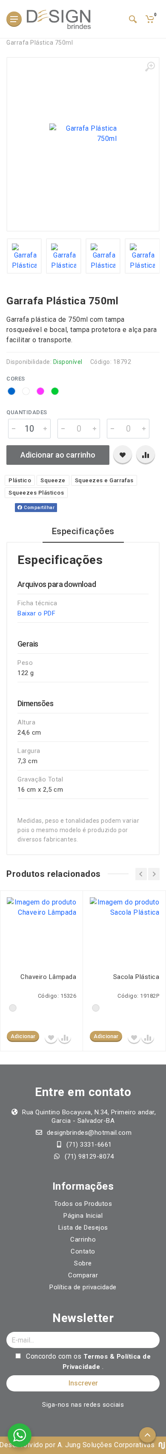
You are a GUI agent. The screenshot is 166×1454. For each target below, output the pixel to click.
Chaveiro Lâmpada (48, 977)
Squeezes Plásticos (36, 492)
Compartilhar (39, 507)
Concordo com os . (87, 1361)
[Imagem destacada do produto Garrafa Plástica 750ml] (83, 133)
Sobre (83, 1263)
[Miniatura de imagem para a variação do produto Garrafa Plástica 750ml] (24, 256)
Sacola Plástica (136, 977)
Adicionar (23, 1036)
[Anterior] (141, 874)
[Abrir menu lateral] (14, 19)
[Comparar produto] (145, 455)
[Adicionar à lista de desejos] (122, 455)
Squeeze (53, 480)
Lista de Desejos (83, 1227)
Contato (83, 1251)
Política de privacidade (83, 1287)
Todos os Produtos (83, 1204)
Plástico (20, 480)
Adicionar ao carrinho (57, 454)
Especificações (83, 531)
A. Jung (69, 1445)
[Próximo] (154, 874)
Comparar (83, 1275)
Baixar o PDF (36, 613)
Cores (15, 378)
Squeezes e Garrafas (104, 480)
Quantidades (26, 412)
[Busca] (132, 19)
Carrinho (83, 1239)
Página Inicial (83, 1215)
